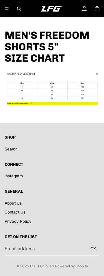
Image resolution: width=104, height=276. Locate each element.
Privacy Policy (18, 221)
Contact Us (15, 212)
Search (11, 149)
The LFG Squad (41, 266)
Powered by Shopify (71, 266)
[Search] (19, 8)
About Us (13, 203)
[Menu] (6, 8)
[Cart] (97, 8)
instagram (14, 176)
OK (93, 248)
